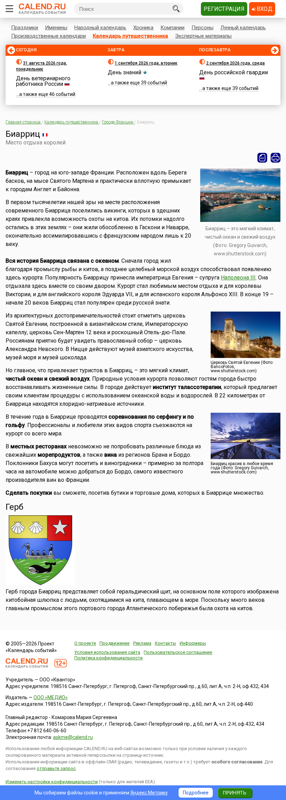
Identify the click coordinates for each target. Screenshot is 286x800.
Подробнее (196, 792)
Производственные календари (48, 36)
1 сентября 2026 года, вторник (146, 63)
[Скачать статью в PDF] (262, 158)
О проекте (85, 643)
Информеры (193, 643)
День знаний (124, 72)
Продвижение (114, 643)
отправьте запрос (56, 768)
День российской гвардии (233, 72)
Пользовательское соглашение (178, 652)
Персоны (202, 27)
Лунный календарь (243, 27)
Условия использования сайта (107, 652)
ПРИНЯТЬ (234, 792)
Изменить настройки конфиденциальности (52, 781)
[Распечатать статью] (275, 158)
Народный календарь (100, 27)
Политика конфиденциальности (108, 657)
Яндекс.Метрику (149, 792)
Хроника (143, 27)
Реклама (142, 643)
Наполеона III (238, 277)
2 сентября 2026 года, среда (235, 63)
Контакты (165, 643)
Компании (172, 27)
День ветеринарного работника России (43, 81)
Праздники (24, 27)
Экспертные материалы (203, 36)
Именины (56, 27)
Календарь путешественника (130, 36)
